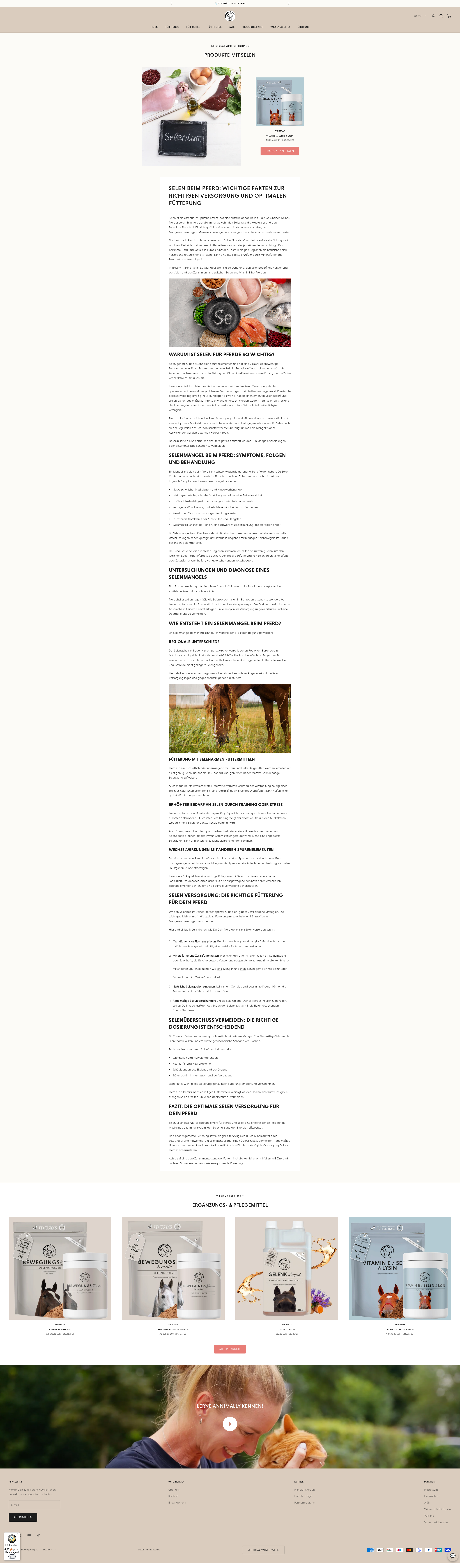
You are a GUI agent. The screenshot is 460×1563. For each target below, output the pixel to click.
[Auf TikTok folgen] (38, 1535)
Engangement (177, 1502)
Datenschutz (432, 1496)
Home (154, 27)
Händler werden (304, 1489)
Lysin (243, 968)
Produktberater (252, 27)
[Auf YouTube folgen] (29, 1535)
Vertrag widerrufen (436, 1522)
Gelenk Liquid (287, 1329)
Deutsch (418, 16)
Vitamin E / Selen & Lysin (280, 136)
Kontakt (173, 1496)
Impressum (431, 1489)
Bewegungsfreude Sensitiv (173, 1329)
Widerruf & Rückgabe (437, 1509)
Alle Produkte (230, 1349)
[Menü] (18, 1534)
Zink (219, 968)
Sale (232, 27)
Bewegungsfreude (59, 1329)
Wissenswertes (280, 27)
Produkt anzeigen (280, 151)
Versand (429, 1515)
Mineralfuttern (181, 977)
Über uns (303, 27)
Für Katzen (193, 27)
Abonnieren (23, 1517)
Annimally (280, 131)
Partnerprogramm (305, 1502)
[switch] (12, 1556)
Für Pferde (215, 27)
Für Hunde (172, 27)
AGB (427, 1502)
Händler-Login (303, 1496)
